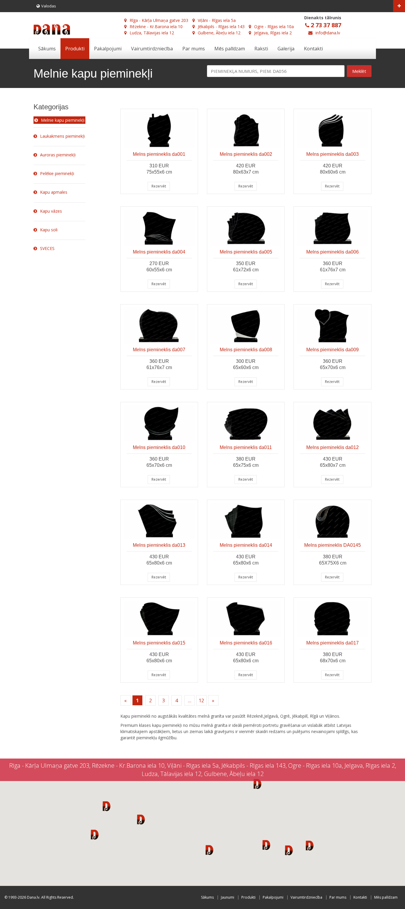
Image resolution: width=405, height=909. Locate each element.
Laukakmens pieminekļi (62, 136)
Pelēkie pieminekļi (57, 173)
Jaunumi (227, 897)
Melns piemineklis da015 (159, 642)
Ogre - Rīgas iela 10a (274, 26)
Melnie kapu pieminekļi (62, 120)
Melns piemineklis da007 (159, 349)
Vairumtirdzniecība (152, 48)
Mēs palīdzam (229, 48)
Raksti (261, 48)
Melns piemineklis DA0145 (332, 545)
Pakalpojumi (108, 48)
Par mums (193, 48)
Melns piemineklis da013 (159, 545)
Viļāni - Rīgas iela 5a (217, 20)
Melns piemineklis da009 (332, 349)
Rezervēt (159, 186)
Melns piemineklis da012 (332, 447)
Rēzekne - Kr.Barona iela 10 (156, 26)
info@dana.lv (327, 33)
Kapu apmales (53, 192)
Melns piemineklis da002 (246, 154)
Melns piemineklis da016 (246, 642)
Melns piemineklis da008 (246, 349)
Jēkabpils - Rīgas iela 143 (221, 26)
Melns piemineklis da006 (332, 251)
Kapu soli (49, 230)
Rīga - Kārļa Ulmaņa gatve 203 (159, 20)
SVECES (47, 248)
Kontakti (313, 48)
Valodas (48, 6)
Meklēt (359, 71)
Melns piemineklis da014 (246, 545)
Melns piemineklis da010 (159, 447)
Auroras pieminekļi (58, 155)
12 (201, 700)
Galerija (286, 48)
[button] (107, 806)
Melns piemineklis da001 (159, 154)
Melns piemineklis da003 (332, 154)
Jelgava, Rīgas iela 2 (273, 33)
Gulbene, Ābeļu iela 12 (219, 33)
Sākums (47, 48)
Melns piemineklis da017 (332, 642)
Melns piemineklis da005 (246, 251)
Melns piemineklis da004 (159, 251)
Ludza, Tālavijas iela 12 (152, 33)
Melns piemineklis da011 (246, 447)
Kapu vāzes (51, 211)
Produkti (74, 48)
